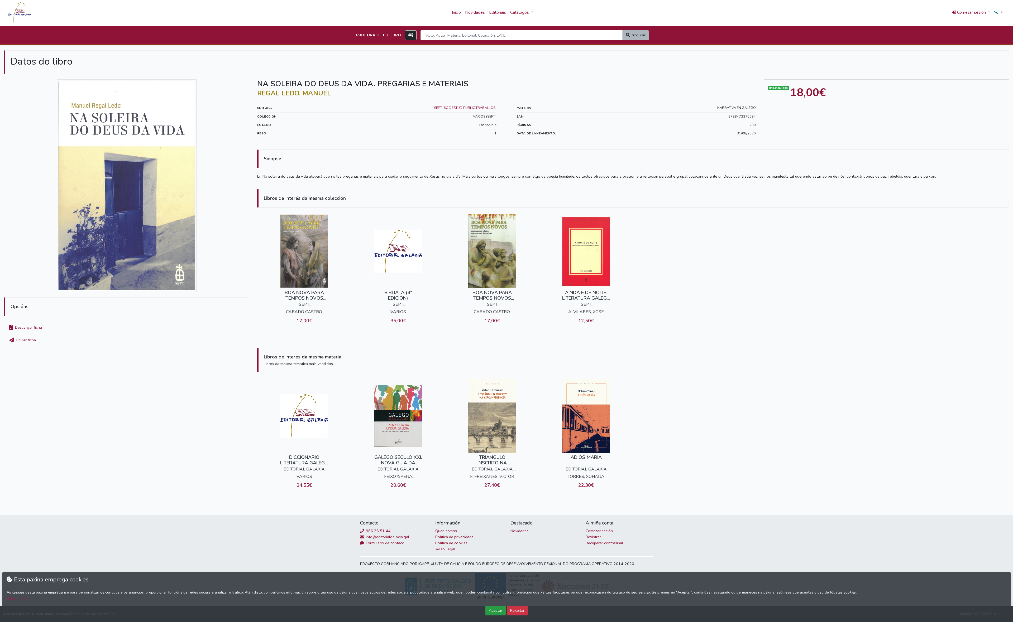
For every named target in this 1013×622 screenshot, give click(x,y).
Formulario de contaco (384, 543)
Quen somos (446, 530)
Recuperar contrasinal (604, 543)
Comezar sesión (599, 530)
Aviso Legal (445, 549)
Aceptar (495, 610)
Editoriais (497, 12)
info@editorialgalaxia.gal (387, 537)
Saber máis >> (19, 598)
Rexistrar (593, 537)
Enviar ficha (25, 340)
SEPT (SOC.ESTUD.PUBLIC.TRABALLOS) (465, 107)
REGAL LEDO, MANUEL (294, 93)
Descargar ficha (28, 327)
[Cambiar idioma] (998, 12)
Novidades (475, 12)
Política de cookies (451, 543)
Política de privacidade (454, 537)
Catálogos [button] (520, 12)
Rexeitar (517, 610)
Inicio (456, 12)
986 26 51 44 (377, 530)
